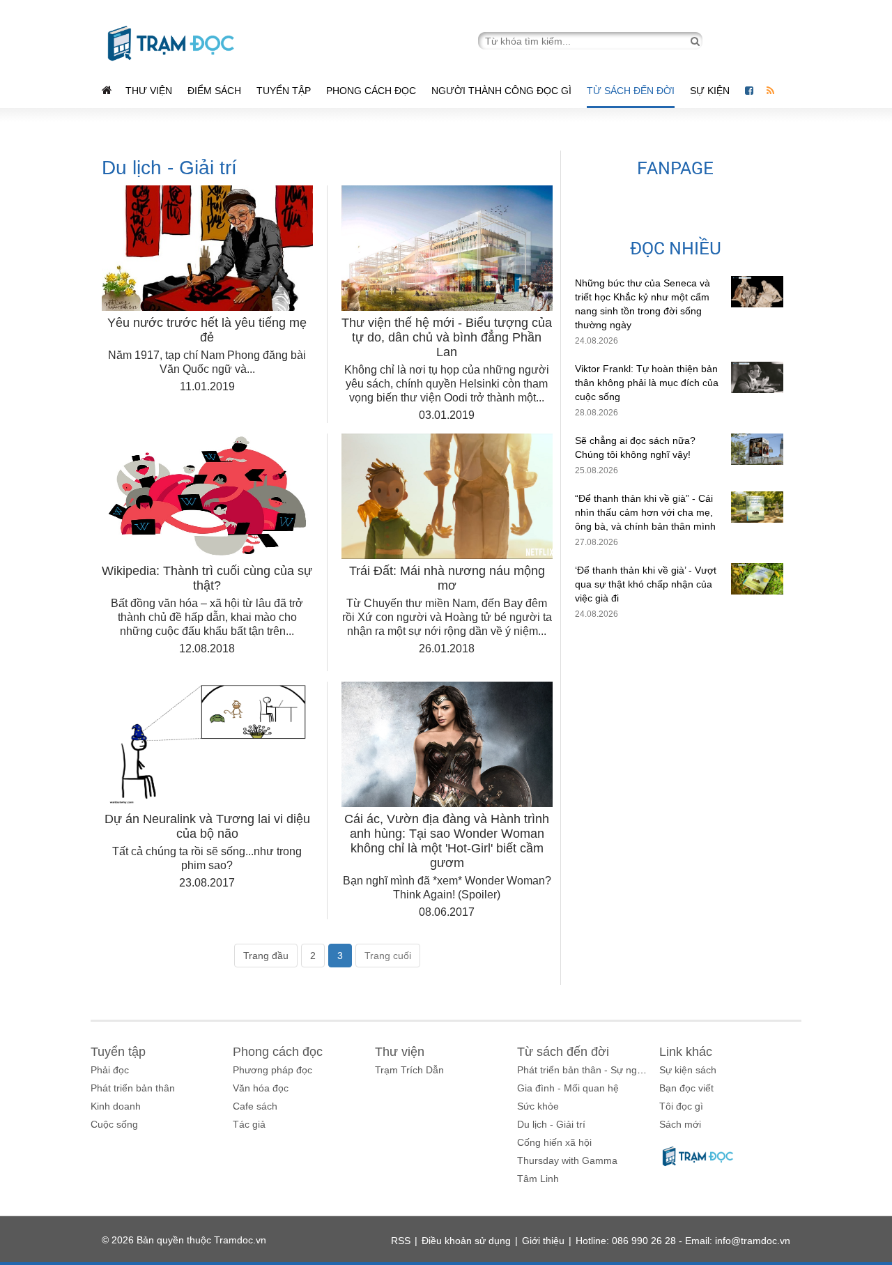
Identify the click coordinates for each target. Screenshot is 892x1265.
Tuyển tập (283, 90)
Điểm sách (214, 90)
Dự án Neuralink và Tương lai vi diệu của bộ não (207, 826)
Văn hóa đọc (261, 1088)
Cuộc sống (114, 1124)
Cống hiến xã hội (554, 1142)
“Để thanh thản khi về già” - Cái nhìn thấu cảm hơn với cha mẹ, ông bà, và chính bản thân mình (645, 512)
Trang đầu (266, 955)
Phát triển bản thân (133, 1088)
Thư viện (148, 90)
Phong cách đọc (371, 90)
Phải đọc (110, 1069)
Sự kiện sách (687, 1069)
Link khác (685, 1052)
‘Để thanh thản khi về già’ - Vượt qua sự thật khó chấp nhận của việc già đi (645, 584)
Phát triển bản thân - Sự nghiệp (586, 1069)
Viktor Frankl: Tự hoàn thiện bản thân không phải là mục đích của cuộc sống (646, 382)
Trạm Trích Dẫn (409, 1069)
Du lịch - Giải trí (551, 1124)
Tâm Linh (538, 1178)
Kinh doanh (116, 1106)
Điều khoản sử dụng (466, 1240)
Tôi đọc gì (681, 1106)
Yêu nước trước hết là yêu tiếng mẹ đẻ (207, 330)
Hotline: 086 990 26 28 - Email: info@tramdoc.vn (683, 1240)
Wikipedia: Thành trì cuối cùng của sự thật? (207, 578)
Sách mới (680, 1124)
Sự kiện (711, 90)
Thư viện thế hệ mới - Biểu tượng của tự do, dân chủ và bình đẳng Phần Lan (446, 337)
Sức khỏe (538, 1106)
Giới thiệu (543, 1240)
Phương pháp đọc (272, 1069)
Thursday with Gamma (567, 1160)
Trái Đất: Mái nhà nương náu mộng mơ (447, 578)
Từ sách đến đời (631, 90)
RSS (400, 1240)
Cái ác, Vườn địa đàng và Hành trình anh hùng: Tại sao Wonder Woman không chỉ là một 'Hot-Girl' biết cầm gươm (446, 841)
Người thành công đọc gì (501, 90)
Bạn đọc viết (686, 1088)
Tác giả (249, 1124)
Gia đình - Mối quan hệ (568, 1088)
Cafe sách (255, 1106)
